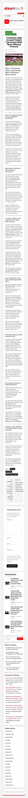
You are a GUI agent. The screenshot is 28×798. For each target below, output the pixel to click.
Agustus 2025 (9, 737)
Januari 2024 (9, 782)
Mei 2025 (8, 746)
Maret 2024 (8, 776)
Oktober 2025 (9, 731)
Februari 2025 (9, 755)
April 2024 (8, 773)
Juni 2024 (8, 767)
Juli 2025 (8, 740)
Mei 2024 (8, 770)
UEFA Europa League (11, 474)
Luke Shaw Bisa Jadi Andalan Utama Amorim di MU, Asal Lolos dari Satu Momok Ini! (17, 610)
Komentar (9, 519)
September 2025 (10, 734)
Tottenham (8, 471)
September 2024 (10, 758)
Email (8, 543)
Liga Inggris (9, 32)
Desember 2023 (9, 785)
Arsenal (13, 469)
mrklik (8, 49)
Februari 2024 (9, 779)
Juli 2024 (8, 764)
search (20, 638)
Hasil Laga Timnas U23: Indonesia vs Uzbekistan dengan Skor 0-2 (14, 711)
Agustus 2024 (9, 761)
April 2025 (8, 749)
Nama (8, 537)
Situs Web (9, 550)
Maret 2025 (8, 752)
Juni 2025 (8, 743)
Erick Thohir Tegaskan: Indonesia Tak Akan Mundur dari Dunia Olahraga (14, 663)
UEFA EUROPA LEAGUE (11, 34)
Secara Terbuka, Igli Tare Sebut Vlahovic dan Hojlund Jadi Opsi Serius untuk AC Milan (17, 625)
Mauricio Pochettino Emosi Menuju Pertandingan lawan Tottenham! (14, 691)
